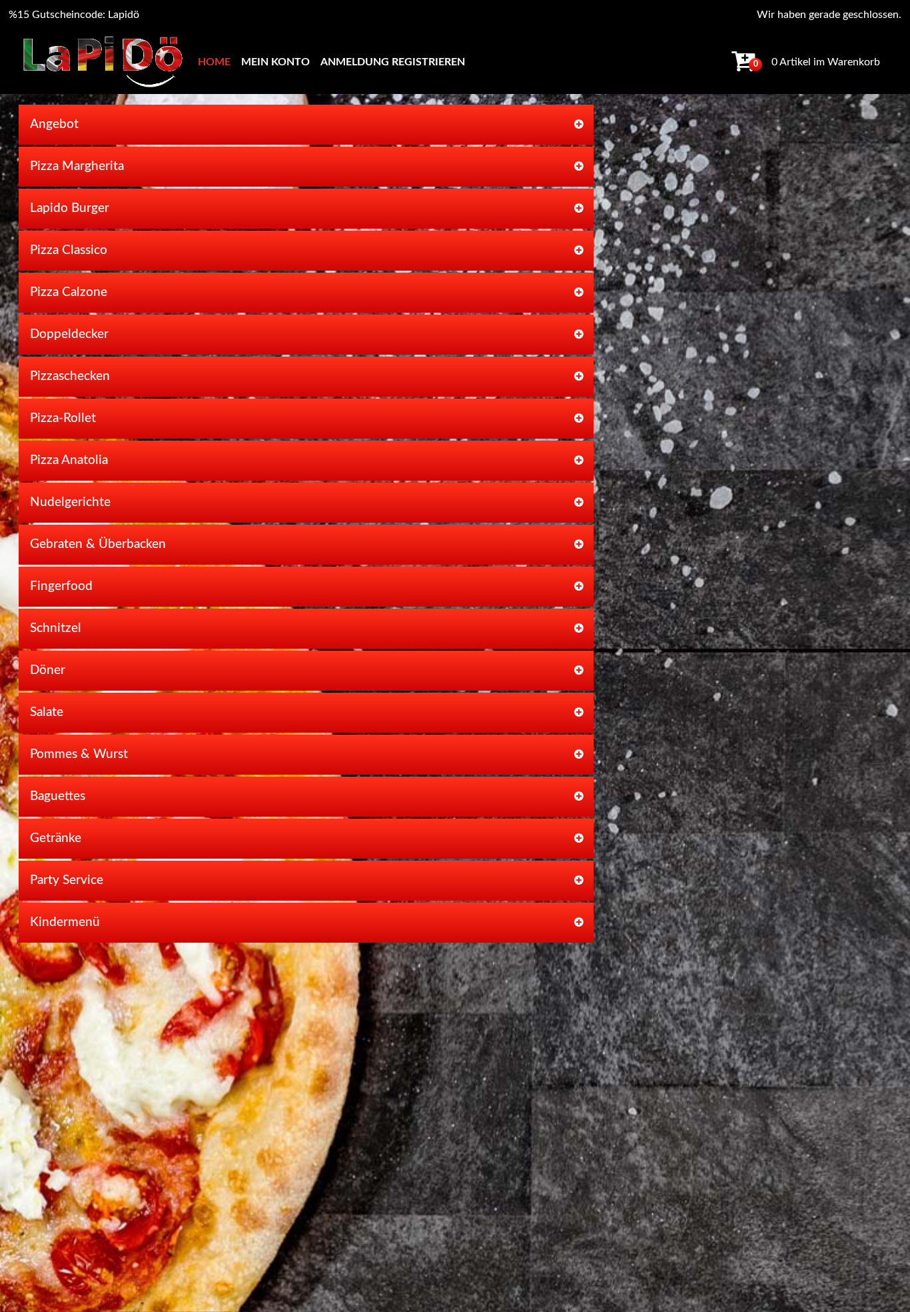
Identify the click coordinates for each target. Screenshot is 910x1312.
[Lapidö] (102, 61)
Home (214, 62)
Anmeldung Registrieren (392, 62)
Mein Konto (275, 62)
